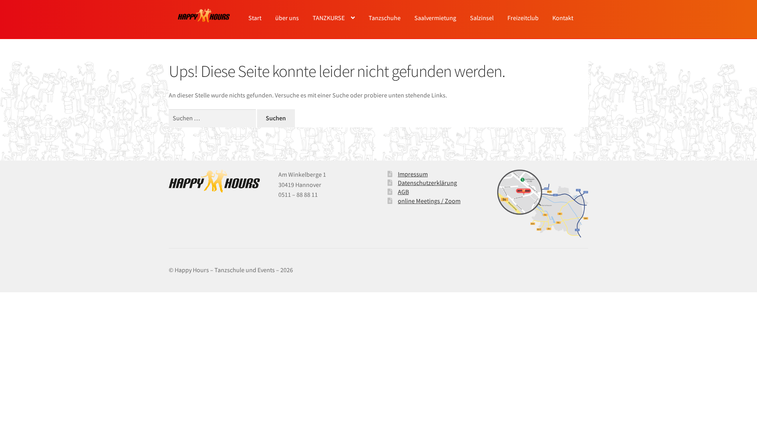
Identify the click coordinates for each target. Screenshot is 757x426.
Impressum (413, 174)
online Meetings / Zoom (429, 201)
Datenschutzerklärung (427, 183)
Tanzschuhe (385, 18)
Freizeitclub (523, 18)
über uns (287, 18)
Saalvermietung (435, 18)
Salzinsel (482, 18)
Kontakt (562, 18)
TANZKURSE (329, 18)
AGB (403, 192)
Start (254, 18)
